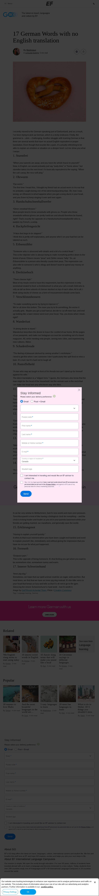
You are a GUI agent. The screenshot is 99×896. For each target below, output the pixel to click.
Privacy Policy (51, 484)
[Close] (95, 882)
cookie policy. (47, 887)
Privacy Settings (10, 892)
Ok (28, 892)
